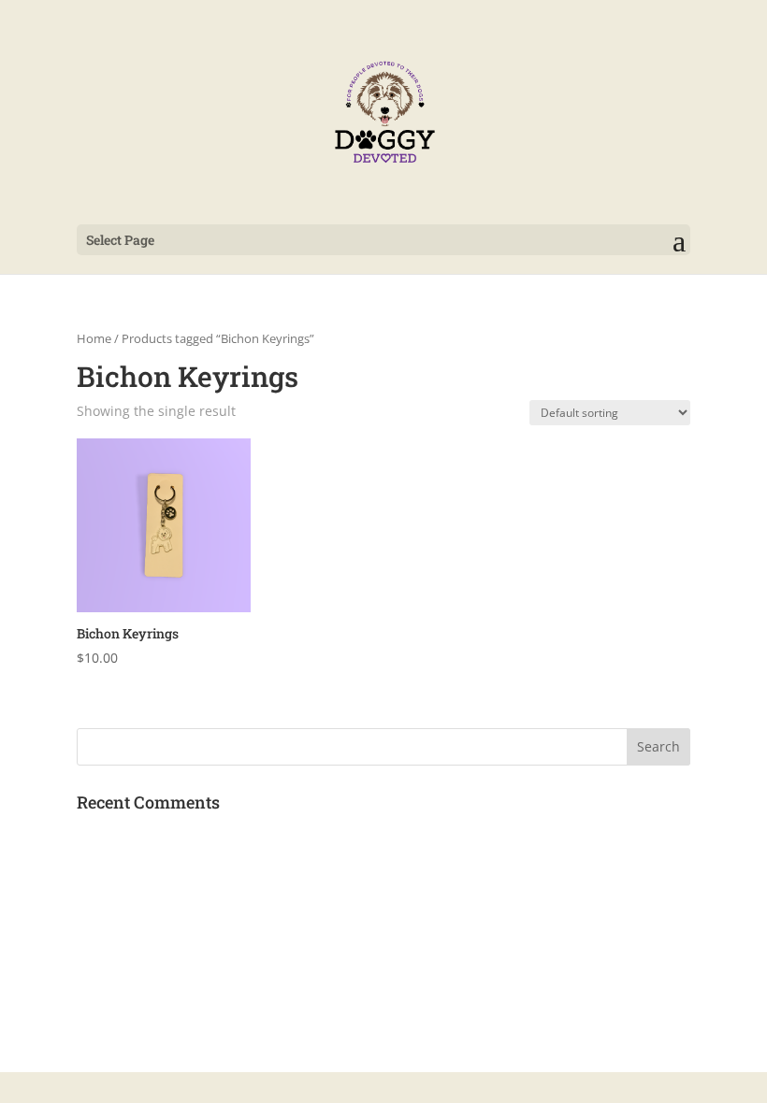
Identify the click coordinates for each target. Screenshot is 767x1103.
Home (94, 338)
